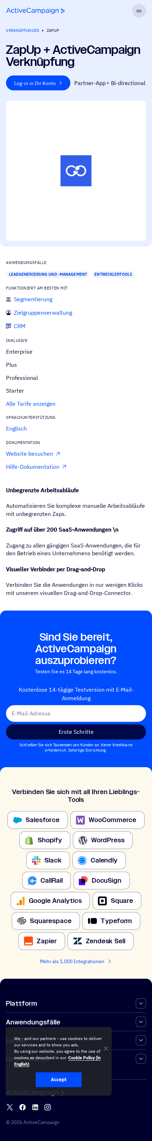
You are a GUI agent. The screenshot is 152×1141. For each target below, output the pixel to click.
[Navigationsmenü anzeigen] (139, 11)
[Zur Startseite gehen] (35, 11)
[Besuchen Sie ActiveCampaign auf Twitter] (9, 1107)
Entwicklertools (113, 274)
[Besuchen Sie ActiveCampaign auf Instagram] (47, 1107)
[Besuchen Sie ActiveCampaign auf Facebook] (22, 1107)
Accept (58, 1080)
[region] (59, 1061)
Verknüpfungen (22, 30)
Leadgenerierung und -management (48, 274)
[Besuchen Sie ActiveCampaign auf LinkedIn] (35, 1107)
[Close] (106, 1048)
